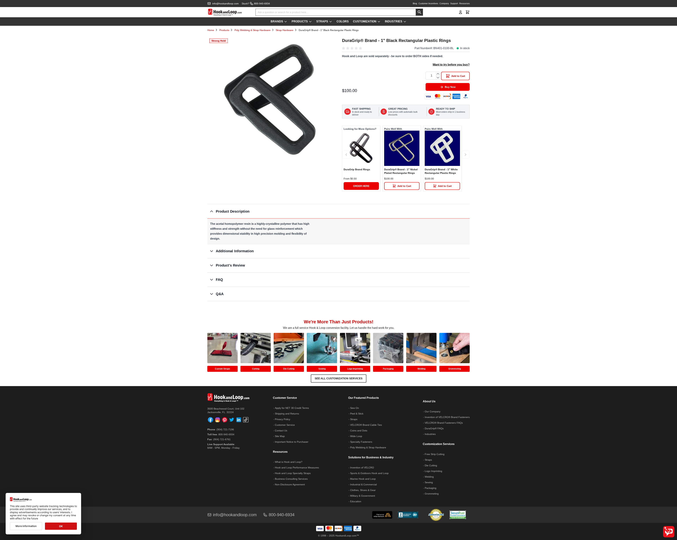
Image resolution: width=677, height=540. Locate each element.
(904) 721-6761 (222, 439)
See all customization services (338, 378)
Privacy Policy (282, 419)
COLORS (343, 21)
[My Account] (460, 12)
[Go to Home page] (225, 12)
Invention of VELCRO (362, 467)
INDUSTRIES (393, 21)
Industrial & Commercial (363, 484)
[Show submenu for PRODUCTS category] (310, 21)
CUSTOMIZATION (364, 21)
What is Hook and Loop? (288, 461)
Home (210, 30)
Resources (464, 3)
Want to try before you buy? (451, 64)
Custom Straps (222, 369)
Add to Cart (404, 186)
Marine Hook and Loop (363, 478)
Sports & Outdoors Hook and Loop (369, 473)
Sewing (322, 369)
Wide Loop (356, 436)
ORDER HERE (361, 186)
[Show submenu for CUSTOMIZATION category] (379, 21)
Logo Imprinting (355, 369)
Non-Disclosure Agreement (290, 484)
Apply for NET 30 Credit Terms (292, 408)
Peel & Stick (356, 413)
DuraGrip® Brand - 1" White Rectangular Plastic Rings (441, 171)
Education (355, 501)
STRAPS (322, 21)
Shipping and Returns (287, 413)
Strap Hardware (284, 30)
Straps (353, 419)
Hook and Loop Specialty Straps (293, 473)
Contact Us (281, 430)
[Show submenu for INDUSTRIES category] (405, 21)
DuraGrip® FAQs (434, 428)
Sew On (354, 408)
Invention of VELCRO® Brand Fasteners (447, 417)
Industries (430, 434)
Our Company (432, 411)
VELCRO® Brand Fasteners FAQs (444, 422)
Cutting (255, 369)
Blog (415, 3)
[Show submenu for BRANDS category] (285, 21)
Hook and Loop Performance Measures (297, 467)
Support (454, 3)
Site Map (280, 436)
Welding (421, 369)
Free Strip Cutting (434, 454)
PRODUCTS (300, 21)
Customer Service (285, 424)
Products (224, 30)
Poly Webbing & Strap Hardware (252, 30)
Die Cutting (288, 369)
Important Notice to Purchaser (291, 441)
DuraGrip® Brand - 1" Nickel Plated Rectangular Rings (401, 171)
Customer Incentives (428, 3)
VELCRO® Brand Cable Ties (366, 424)
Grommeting (454, 369)
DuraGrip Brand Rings (357, 169)
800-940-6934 (226, 434)
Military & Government (362, 495)
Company (444, 3)
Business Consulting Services (291, 478)
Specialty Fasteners (361, 441)
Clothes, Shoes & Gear (363, 490)
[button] (352, 48)
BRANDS (277, 21)
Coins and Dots (358, 430)
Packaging (388, 369)
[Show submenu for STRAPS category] (330, 21)
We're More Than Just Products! (338, 321)
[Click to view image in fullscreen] (271, 100)
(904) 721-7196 (225, 429)
